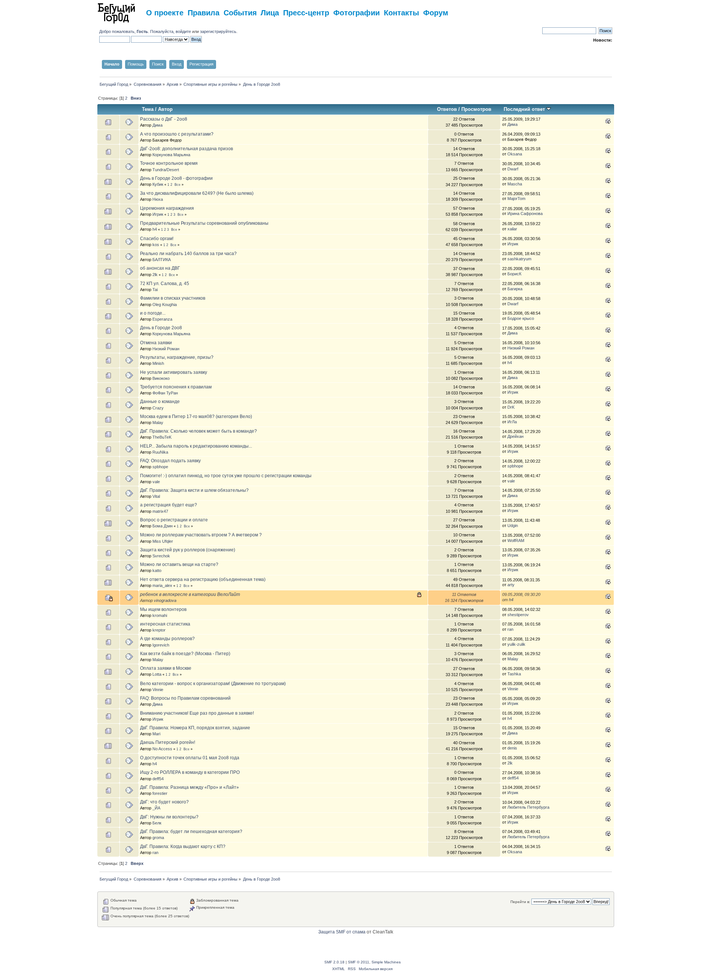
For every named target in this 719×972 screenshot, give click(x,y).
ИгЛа (512, 422)
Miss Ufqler (162, 541)
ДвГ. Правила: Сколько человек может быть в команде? (198, 431)
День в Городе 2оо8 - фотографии (176, 178)
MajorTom (516, 198)
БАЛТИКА (161, 259)
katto (156, 570)
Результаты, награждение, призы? (176, 357)
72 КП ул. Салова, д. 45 (164, 283)
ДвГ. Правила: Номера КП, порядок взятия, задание (195, 727)
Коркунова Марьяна (171, 154)
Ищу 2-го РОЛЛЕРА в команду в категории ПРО (190, 772)
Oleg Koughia (164, 304)
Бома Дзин (162, 526)
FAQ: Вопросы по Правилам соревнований (185, 698)
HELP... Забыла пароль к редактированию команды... (196, 446)
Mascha (514, 184)
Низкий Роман (165, 348)
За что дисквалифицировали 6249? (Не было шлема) (197, 193)
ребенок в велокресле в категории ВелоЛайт (190, 594)
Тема (148, 109)
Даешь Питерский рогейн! (167, 742)
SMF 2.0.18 (334, 962)
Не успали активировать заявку (173, 372)
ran (510, 629)
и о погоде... (153, 313)
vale (156, 481)
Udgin (512, 525)
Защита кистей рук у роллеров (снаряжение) (187, 549)
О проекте (164, 12)
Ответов (447, 109)
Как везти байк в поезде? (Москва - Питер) (185, 653)
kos (155, 244)
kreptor (159, 630)
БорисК (514, 274)
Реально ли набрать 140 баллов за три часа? (188, 253)
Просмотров (476, 109)
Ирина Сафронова (525, 213)
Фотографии (356, 12)
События (240, 12)
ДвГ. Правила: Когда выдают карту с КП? (182, 846)
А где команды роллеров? (167, 638)
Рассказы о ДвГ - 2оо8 (163, 119)
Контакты (401, 12)
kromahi (159, 615)
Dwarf (512, 169)
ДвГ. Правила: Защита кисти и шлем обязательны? (194, 490)
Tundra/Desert (165, 169)
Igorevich (160, 645)
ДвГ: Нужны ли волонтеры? (169, 817)
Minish (158, 363)
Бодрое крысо (520, 318)
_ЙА (156, 808)
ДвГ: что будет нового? (164, 802)
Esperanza (162, 319)
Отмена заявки (156, 342)
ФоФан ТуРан (165, 393)
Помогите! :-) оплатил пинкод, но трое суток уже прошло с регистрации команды (226, 475)
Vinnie (157, 689)
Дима (157, 125)
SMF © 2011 (358, 962)
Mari (156, 734)
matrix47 (160, 511)
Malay (157, 422)
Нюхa (157, 199)
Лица (270, 12)
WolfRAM (515, 540)
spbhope (160, 466)
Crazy (158, 408)
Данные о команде (160, 401)
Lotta (156, 674)
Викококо (161, 378)
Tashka (514, 674)
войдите (183, 31)
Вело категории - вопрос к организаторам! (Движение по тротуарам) (213, 683)
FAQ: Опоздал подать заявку (170, 460)
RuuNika (160, 452)
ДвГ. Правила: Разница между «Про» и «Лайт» (189, 787)
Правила (203, 12)
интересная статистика (165, 624)
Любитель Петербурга (528, 807)
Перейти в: (520, 902)
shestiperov (518, 614)
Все (177, 185)
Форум (435, 12)
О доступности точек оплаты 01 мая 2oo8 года (189, 757)
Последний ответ (525, 109)
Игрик (157, 214)
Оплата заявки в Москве (165, 668)
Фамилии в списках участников (172, 298)
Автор (165, 109)
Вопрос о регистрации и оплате (174, 520)
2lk (155, 274)
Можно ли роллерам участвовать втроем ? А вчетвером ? (201, 535)
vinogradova (165, 600)
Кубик (157, 184)
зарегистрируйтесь (218, 31)
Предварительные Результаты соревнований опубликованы (204, 223)
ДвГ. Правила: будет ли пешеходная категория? (191, 831)
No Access (162, 749)
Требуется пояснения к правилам (176, 387)
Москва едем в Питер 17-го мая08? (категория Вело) (196, 416)
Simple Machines (386, 962)
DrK (511, 407)
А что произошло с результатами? (176, 134)
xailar (512, 229)
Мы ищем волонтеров (163, 609)
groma (158, 837)
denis (512, 748)
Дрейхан (515, 436)
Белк (156, 823)
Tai (155, 289)
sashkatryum (519, 259)
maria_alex (162, 585)
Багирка (514, 289)
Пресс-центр (306, 12)
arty (511, 584)
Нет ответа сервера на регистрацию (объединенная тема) (203, 579)
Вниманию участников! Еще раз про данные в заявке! (197, 713)
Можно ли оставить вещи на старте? (179, 564)
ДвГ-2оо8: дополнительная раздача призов (186, 148)
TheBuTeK (162, 437)
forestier (159, 793)
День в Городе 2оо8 (161, 327)
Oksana (514, 154)
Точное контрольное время (169, 163)
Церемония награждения (167, 208)
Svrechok (161, 556)
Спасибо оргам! (156, 238)
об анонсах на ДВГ (160, 268)
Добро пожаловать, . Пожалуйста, (137, 31)
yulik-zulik (516, 644)
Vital (156, 496)
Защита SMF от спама (341, 932)
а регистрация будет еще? (168, 505)
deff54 (158, 778)
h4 (154, 229)
